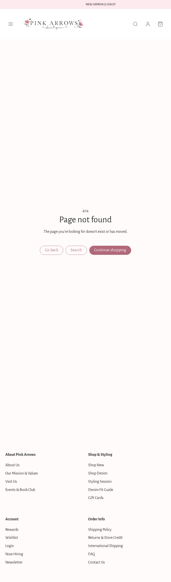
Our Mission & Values (21, 473)
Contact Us (96, 562)
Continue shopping (110, 250)
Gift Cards (96, 498)
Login (9, 546)
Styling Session (100, 482)
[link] (147, 24)
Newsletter (13, 562)
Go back (51, 250)
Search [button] (76, 250)
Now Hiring (14, 554)
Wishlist (11, 538)
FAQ (91, 554)
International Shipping (105, 546)
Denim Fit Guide (100, 490)
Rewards (11, 530)
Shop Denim (97, 473)
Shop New (96, 465)
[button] (10, 24)
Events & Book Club (20, 490)
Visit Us (11, 482)
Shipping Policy (100, 530)
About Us (12, 465)
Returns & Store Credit (105, 538)
